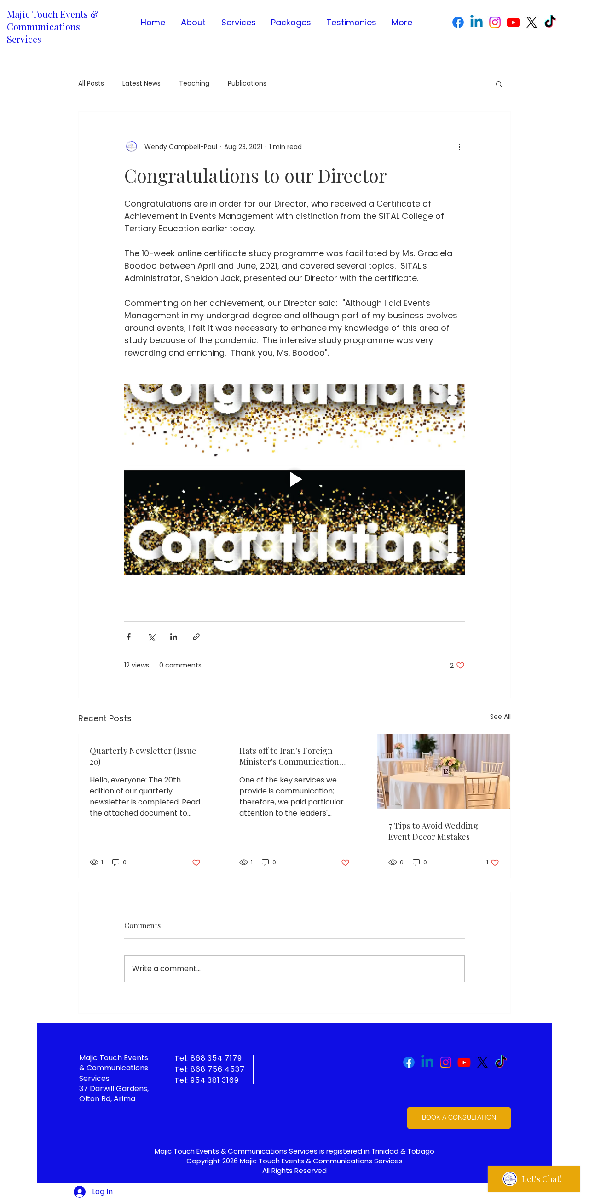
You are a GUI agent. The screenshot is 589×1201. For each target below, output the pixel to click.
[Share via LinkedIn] (173, 636)
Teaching (194, 83)
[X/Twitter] (531, 22)
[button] (499, 83)
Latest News (141, 83)
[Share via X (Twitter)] (151, 636)
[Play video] (294, 479)
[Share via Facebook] (128, 636)
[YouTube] (513, 22)
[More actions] (459, 146)
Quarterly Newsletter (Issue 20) (143, 756)
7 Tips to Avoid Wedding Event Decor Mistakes (433, 831)
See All (500, 716)
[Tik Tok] (550, 22)
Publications (247, 83)
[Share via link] (196, 636)
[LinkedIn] (476, 22)
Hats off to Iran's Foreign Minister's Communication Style (289, 756)
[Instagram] (494, 22)
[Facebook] (458, 22)
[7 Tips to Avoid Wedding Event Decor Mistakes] (443, 771)
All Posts (91, 83)
